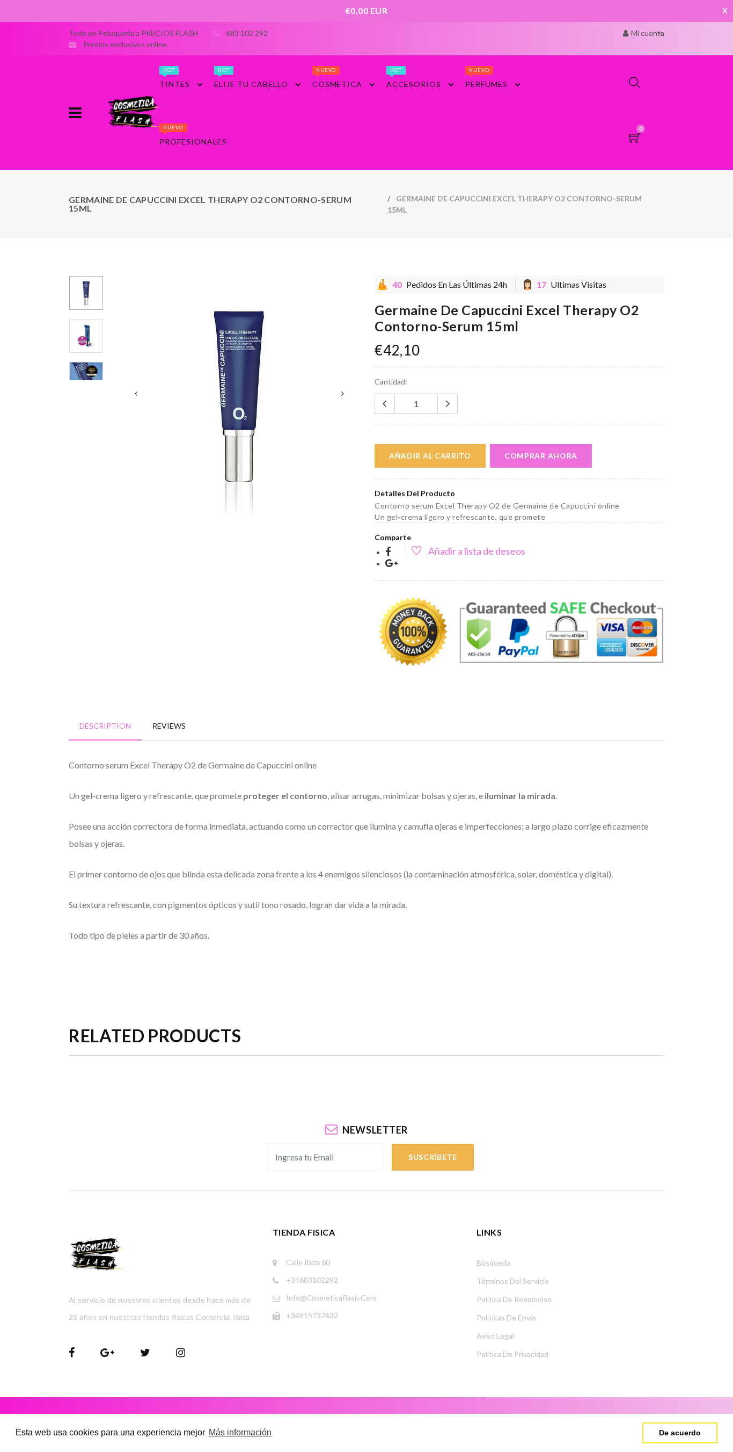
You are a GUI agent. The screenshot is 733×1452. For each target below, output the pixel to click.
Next (342, 393)
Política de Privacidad (512, 1354)
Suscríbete (432, 1156)
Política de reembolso (514, 1299)
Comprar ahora (540, 455)
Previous (135, 393)
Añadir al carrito (430, 455)
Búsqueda (493, 1262)
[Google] (391, 563)
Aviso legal (495, 1335)
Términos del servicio (513, 1281)
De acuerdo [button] (680, 1432)
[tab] (105, 725)
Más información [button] (240, 1432)
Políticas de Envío (506, 1317)
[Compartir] (388, 552)
